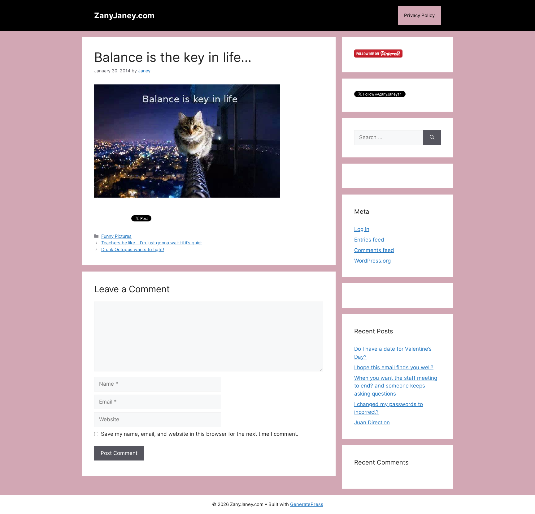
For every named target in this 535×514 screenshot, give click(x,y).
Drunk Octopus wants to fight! (132, 249)
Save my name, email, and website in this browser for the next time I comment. (199, 434)
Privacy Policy (419, 15)
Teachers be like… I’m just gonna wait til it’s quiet (151, 242)
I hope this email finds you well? (393, 367)
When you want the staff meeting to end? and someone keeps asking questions (395, 386)
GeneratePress (306, 504)
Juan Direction (372, 422)
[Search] (432, 137)
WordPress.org (372, 261)
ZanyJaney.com (124, 15)
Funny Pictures (116, 236)
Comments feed (374, 250)
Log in (361, 229)
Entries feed (369, 240)
